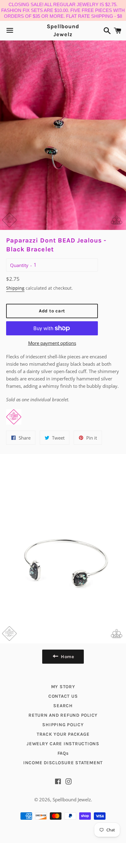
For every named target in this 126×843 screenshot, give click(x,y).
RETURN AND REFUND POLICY (63, 715)
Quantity (19, 265)
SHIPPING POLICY (62, 724)
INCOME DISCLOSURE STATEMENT (63, 762)
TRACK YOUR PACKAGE (63, 734)
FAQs (63, 753)
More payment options (52, 343)
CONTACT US (63, 696)
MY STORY (63, 686)
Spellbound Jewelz (63, 30)
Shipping (15, 288)
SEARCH (63, 705)
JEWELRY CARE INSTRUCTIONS (63, 743)
